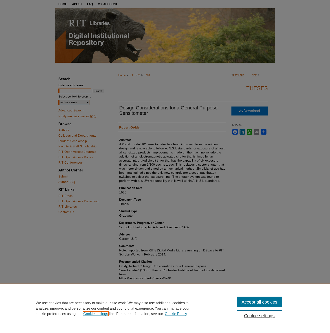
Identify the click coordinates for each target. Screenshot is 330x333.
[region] (165, 308)
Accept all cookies (259, 302)
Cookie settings (95, 314)
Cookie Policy (176, 314)
